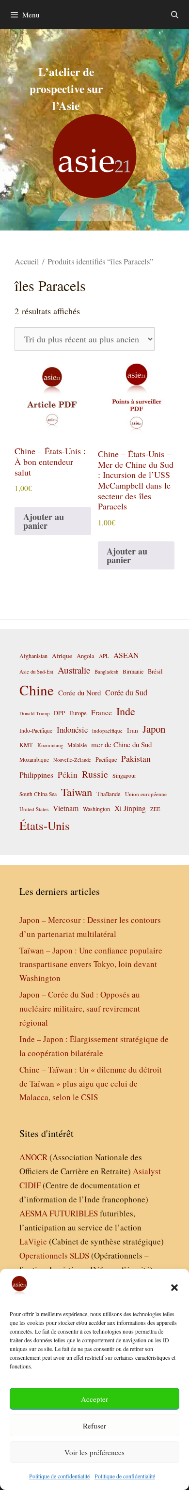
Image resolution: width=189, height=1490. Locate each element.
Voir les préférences (94, 1452)
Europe (78, 713)
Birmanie (133, 671)
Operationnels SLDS (54, 1255)
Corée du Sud (126, 692)
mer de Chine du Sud (121, 744)
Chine (36, 689)
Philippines (36, 774)
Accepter (94, 1399)
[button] (174, 1287)
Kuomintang (50, 745)
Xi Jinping (130, 808)
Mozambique (34, 759)
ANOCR (33, 1157)
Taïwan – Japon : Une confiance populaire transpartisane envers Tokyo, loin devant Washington (90, 964)
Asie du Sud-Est (36, 671)
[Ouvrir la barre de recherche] (174, 14)
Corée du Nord (79, 692)
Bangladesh (106, 671)
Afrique (62, 655)
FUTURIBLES (73, 1213)
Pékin (68, 774)
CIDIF (30, 1185)
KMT (26, 745)
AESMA (33, 1213)
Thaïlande (108, 794)
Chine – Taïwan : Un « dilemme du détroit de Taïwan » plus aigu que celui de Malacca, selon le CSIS (90, 1083)
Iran (132, 730)
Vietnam (66, 808)
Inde (125, 711)
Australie (74, 670)
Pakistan (136, 758)
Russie (95, 774)
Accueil (27, 261)
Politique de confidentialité (59, 1476)
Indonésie (72, 729)
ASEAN (126, 655)
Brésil (155, 671)
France (101, 712)
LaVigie (33, 1241)
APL (104, 656)
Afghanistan (33, 656)
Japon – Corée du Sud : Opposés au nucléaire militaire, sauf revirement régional (79, 1008)
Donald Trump (34, 713)
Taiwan (76, 791)
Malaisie (77, 745)
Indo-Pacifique (35, 730)
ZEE (155, 809)
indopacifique (107, 730)
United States (33, 809)
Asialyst (147, 1171)
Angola (85, 656)
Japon (153, 729)
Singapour (124, 775)
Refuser (94, 1425)
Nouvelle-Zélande (72, 759)
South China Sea (38, 794)
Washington (96, 809)
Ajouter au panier (43, 521)
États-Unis (44, 825)
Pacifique (106, 759)
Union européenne (146, 794)
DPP (59, 713)
